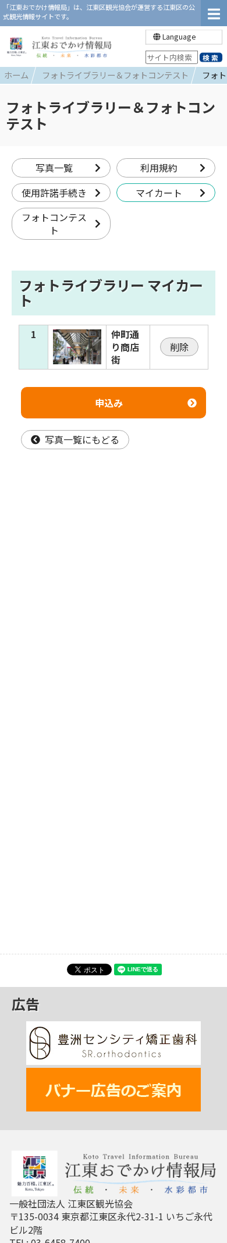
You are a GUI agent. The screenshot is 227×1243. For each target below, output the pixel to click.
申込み (109, 403)
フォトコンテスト (54, 223)
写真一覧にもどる (82, 439)
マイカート (159, 193)
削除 (179, 347)
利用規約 (159, 168)
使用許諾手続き (54, 193)
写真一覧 (54, 168)
